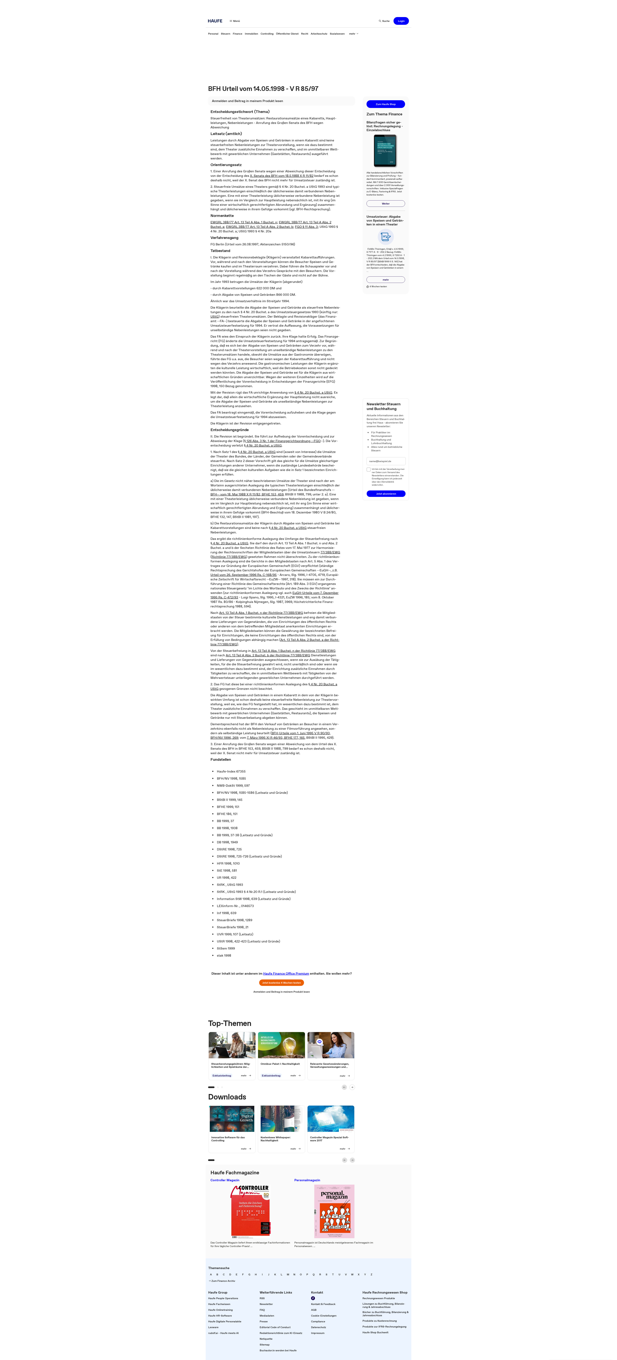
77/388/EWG (330, 552)
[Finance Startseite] (216, 21)
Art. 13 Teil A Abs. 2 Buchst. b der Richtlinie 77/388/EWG (268, 655)
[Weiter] (352, 1087)
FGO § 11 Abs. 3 (306, 226)
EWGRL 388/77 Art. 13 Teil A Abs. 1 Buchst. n (243, 222)
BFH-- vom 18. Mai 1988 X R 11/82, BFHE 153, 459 (246, 494)
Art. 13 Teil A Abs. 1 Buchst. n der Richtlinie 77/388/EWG (261, 612)
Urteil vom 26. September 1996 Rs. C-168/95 (243, 575)
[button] (401, 21)
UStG (214, 316)
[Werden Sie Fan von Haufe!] (313, 1298)
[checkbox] (369, 469)
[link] (213, 33)
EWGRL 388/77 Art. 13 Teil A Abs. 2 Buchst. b (259, 226)
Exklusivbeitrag (222, 1075)
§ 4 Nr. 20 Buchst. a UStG (313, 392)
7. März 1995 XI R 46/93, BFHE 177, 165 (276, 737)
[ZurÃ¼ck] (344, 1087)
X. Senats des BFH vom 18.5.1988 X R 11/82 (281, 175)
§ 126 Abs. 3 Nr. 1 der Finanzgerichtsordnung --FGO (282, 441)
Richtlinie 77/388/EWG (229, 556)
